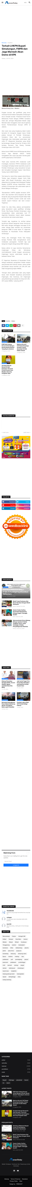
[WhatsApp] (11, 325)
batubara (5, 948)
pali (12, 959)
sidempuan (12, 968)
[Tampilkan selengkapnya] (22, 325)
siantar (4, 968)
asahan (14, 945)
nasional (16, 1066)
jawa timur (11, 950)
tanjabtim (13, 971)
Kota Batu (18, 939)
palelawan (5, 959)
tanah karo (6, 971)
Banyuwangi (6, 936)
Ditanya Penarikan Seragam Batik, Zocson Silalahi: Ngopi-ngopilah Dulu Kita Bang (8, 684)
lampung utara (22, 953)
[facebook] (14, 1170)
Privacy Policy (14, 1181)
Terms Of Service (15, 1179)
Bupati (4, 1080)
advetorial (19, 1080)
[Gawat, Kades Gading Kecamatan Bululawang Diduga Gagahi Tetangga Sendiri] (7, 612)
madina (10, 956)
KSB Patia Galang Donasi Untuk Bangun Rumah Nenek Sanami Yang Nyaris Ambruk (8, 347)
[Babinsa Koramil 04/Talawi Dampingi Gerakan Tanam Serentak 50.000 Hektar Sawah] (7, 1103)
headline (10, 42)
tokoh (8, 1083)
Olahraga (11, 1080)
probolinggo (22, 962)
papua (26, 959)
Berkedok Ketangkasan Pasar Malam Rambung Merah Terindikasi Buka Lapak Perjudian (8, 705)
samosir (10, 965)
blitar (11, 948)
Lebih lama (26, 432)
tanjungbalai (20, 974)
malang (17, 956)
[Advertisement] (16, 24)
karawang (5, 953)
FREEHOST (19, 1184)
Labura (25, 939)
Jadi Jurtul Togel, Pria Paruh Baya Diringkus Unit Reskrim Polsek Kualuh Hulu (23, 683)
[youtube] (17, 1170)
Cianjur (14, 936)
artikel (16, 1060)
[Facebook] (3, 325)
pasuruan (5, 962)
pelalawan (13, 962)
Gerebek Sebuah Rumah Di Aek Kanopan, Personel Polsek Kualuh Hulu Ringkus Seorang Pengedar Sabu (7, 369)
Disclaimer (25, 1179)
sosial (16, 1072)
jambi (4, 950)
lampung (13, 953)
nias (23, 956)
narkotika (16, 1063)
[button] (2, 2)
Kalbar (4, 939)
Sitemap (6, 1179)
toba (19, 976)
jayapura (18, 950)
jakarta (27, 948)
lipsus (4, 956)
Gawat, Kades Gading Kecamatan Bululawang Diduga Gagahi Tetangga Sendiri (20, 612)
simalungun (21, 968)
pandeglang (18, 959)
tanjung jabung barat (8, 974)
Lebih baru (6, 432)
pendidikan (16, 1069)
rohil (4, 965)
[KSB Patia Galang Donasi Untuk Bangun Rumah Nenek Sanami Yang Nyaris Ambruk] (7, 1094)
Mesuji (11, 942)
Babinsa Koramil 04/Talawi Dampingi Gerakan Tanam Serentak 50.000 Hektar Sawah (23, 347)
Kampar (11, 939)
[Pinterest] (15, 325)
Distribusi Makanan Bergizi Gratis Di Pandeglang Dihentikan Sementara (21, 1127)
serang (16, 965)
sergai (22, 965)
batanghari (22, 945)
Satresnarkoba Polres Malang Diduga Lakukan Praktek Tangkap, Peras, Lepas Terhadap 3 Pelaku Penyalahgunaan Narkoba (21, 623)
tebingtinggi (12, 976)
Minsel (17, 942)
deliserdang (19, 948)
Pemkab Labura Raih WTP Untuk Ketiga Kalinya (23, 704)
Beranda (4, 42)
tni (3, 1083)
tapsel (4, 976)
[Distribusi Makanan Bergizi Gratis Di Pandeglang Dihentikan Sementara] (7, 1128)
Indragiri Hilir (21, 936)
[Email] (18, 325)
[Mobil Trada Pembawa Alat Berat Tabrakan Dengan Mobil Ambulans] (7, 603)
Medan (13, 321)
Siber (20, 1181)
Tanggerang (6, 945)
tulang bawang (7, 979)
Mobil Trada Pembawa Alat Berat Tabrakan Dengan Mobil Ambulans (21, 602)
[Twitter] (7, 325)
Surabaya (23, 942)
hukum (26, 1080)
